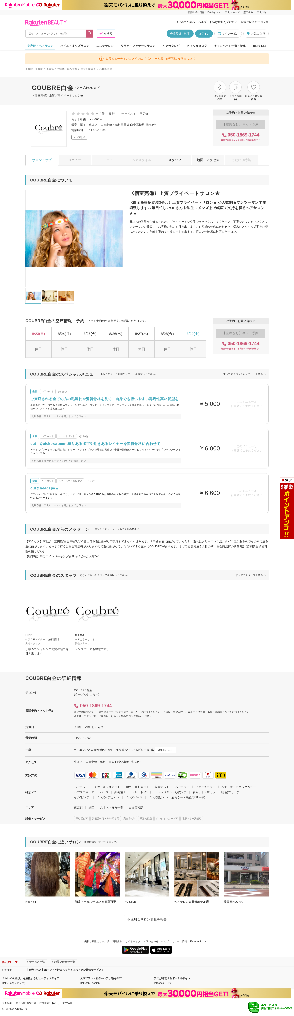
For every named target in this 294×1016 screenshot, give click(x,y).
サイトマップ (132, 941)
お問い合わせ (150, 941)
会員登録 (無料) (180, 33)
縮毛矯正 (120, 792)
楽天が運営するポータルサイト (172, 978)
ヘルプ (202, 22)
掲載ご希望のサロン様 (255, 22)
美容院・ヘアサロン (40, 45)
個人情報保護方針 (25, 1002)
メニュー (75, 160)
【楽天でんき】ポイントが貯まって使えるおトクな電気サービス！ (65, 969)
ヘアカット (81, 787)
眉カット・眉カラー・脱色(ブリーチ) (216, 792)
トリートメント (142, 792)
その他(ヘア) (82, 797)
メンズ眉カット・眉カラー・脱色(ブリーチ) (176, 797)
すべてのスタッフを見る (249, 575)
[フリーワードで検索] (90, 34)
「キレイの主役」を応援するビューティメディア (30, 978)
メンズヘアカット (107, 797)
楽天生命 (248, 12)
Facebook (196, 941)
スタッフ (174, 160)
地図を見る (165, 749)
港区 (91, 807)
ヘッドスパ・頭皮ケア (172, 792)
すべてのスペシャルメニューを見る (243, 374)
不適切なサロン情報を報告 (147, 919)
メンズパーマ (134, 797)
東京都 (50, 69)
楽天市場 (262, 12)
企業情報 (7, 1002)
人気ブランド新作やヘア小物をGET (101, 978)
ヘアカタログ (171, 45)
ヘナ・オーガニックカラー (238, 787)
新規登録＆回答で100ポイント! (204, 12)
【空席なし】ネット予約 (240, 124)
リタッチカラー (205, 787)
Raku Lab (260, 45)
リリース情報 (179, 941)
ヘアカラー (182, 787)
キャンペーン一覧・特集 (230, 45)
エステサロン (105, 45)
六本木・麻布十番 (67, 69)
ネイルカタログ (197, 45)
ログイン (204, 33)
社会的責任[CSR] (49, 1002)
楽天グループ (232, 12)
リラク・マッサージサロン (138, 45)
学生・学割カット (137, 787)
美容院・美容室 (34, 69)
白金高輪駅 (87, 69)
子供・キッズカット (107, 787)
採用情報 (67, 1002)
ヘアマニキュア (84, 792)
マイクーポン (230, 33)
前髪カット (162, 787)
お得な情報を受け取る (224, 22)
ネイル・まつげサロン (74, 45)
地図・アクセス (208, 160)
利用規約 (117, 941)
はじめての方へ (185, 22)
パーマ (104, 792)
